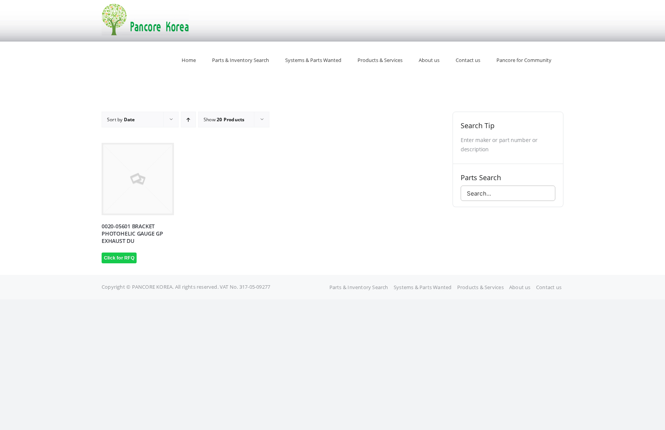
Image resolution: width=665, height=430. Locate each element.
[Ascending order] (188, 119)
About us (520, 287)
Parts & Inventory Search (358, 287)
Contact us (548, 287)
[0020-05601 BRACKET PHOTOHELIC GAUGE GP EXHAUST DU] (138, 179)
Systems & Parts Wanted (423, 287)
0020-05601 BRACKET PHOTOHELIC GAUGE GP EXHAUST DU (132, 233)
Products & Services (480, 287)
